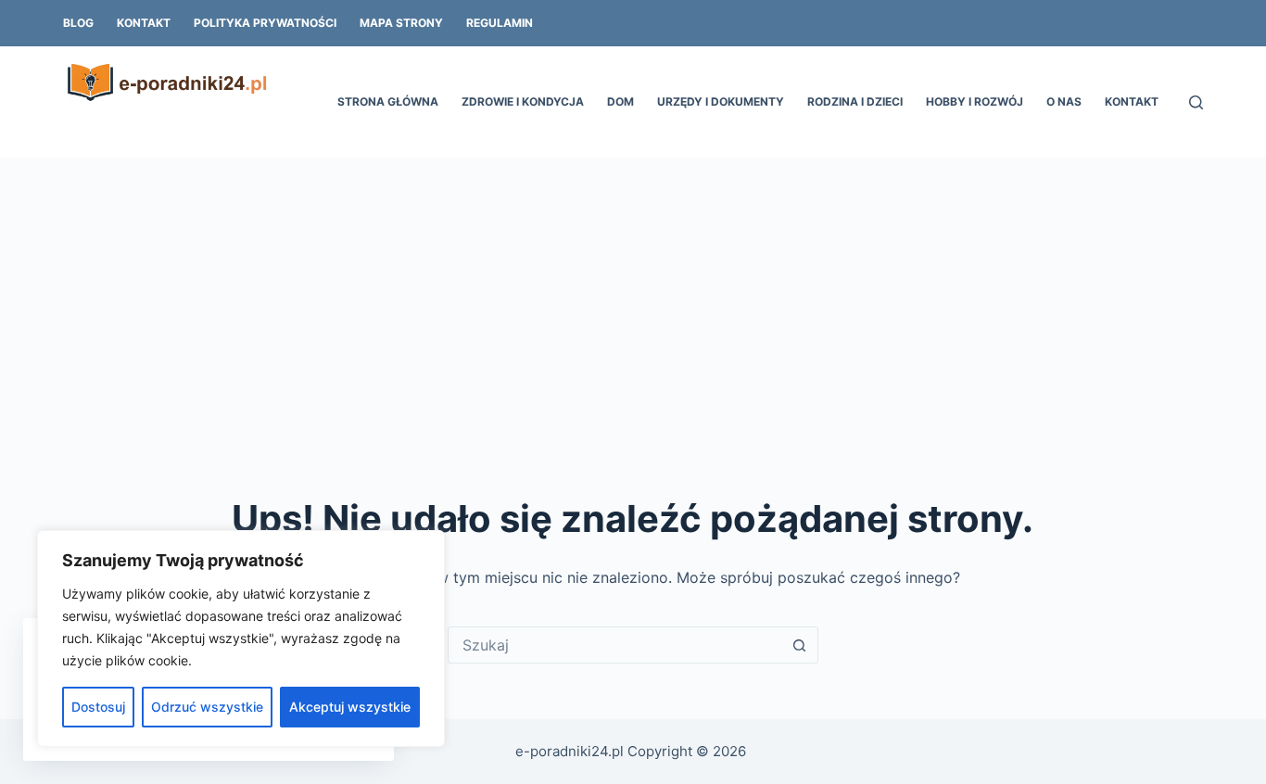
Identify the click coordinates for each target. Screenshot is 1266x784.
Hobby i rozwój (974, 101)
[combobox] (615, 645)
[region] (241, 638)
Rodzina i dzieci (855, 101)
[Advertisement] (633, 296)
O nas (1064, 101)
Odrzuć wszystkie (207, 706)
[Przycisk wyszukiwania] (799, 645)
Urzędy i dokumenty (720, 101)
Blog (78, 23)
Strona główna (387, 101)
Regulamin (499, 23)
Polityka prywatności (265, 23)
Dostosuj (98, 706)
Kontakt (144, 23)
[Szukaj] (1196, 102)
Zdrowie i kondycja (523, 101)
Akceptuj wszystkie (350, 706)
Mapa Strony (401, 23)
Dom (620, 101)
